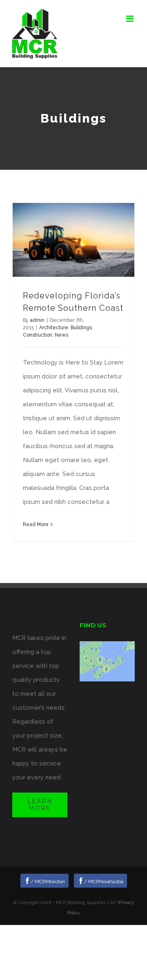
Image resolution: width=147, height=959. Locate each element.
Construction (37, 335)
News (61, 335)
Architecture (53, 327)
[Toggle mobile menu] (130, 18)
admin (37, 320)
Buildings (81, 327)
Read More (36, 524)
